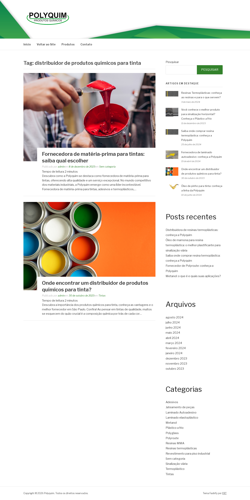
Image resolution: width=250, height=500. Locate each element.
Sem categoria (107, 166)
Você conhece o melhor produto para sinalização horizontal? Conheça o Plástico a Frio (200, 114)
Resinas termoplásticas (181, 448)
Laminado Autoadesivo (181, 412)
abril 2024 (172, 338)
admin (61, 166)
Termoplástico (175, 469)
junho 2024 (173, 327)
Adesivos (172, 402)
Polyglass (172, 433)
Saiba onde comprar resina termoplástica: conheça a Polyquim (197, 135)
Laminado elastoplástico (182, 417)
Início (27, 44)
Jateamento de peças (180, 407)
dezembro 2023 (176, 358)
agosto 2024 (174, 317)
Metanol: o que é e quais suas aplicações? (193, 276)
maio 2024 (173, 332)
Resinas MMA (175, 443)
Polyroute (172, 438)
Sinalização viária (177, 464)
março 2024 (174, 343)
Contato (86, 44)
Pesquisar (172, 62)
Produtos (68, 44)
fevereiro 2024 (176, 348)
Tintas (101, 295)
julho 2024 (173, 322)
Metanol (171, 422)
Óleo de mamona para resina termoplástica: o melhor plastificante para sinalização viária (193, 245)
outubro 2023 (175, 368)
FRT (224, 493)
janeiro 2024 (174, 353)
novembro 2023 (176, 363)
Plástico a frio (175, 428)
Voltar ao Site (46, 44)
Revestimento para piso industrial (188, 453)
